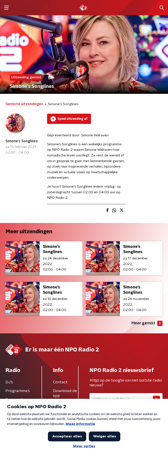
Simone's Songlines (21, 141)
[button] (6, 8)
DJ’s (9, 382)
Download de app (65, 393)
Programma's (17, 391)
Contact (60, 382)
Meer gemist (143, 323)
